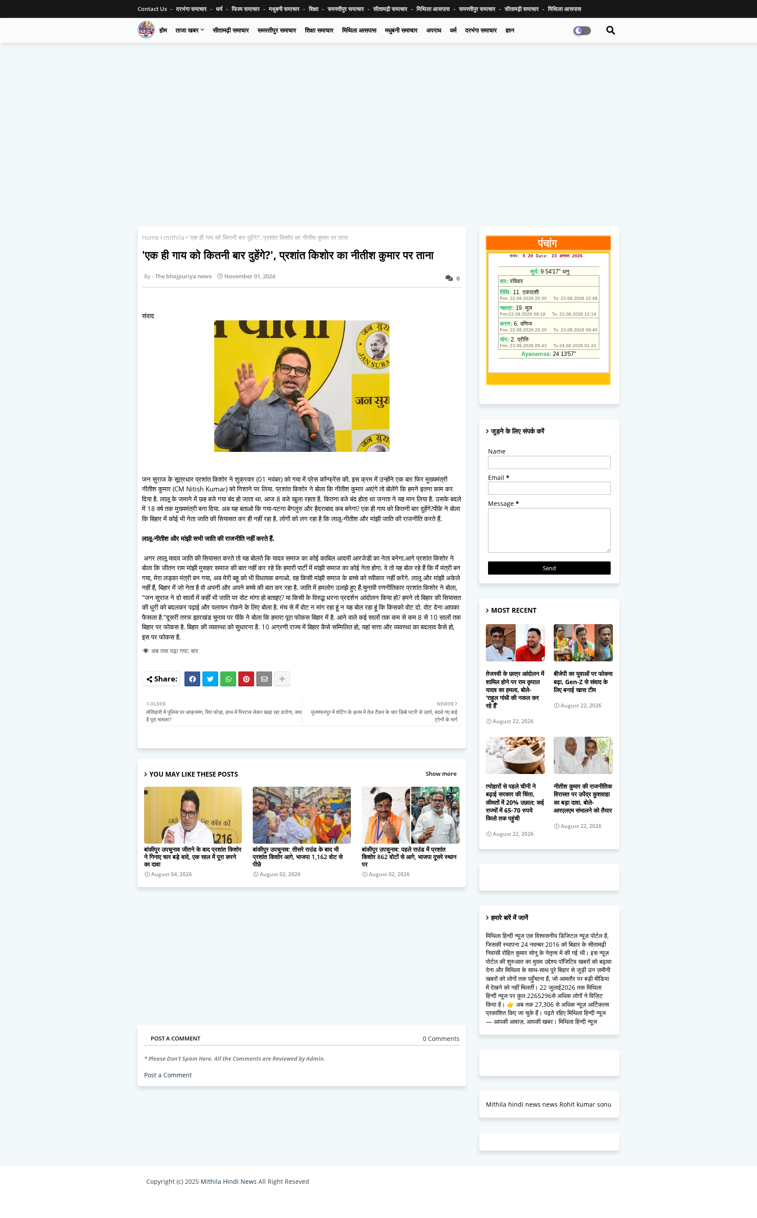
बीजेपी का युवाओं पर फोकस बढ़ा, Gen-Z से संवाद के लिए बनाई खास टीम (583, 681)
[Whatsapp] (228, 678)
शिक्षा (314, 9)
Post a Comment (168, 1075)
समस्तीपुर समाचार (346, 9)
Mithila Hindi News (229, 1181)
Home (150, 237)
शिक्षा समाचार (319, 30)
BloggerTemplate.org (317, 1202)
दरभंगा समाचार (192, 9)
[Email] (264, 678)
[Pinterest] (246, 678)
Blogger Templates (208, 1202)
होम (163, 30)
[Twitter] (210, 678)
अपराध (433, 30)
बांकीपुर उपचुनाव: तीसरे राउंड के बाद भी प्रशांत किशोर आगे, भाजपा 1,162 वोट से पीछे (298, 856)
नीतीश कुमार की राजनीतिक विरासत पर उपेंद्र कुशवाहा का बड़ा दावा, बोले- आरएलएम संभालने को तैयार (583, 798)
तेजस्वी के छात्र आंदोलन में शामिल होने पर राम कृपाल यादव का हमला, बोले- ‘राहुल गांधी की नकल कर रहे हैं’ (515, 690)
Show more (441, 774)
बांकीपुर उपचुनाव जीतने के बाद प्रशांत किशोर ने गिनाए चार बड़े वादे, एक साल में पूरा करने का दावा (192, 856)
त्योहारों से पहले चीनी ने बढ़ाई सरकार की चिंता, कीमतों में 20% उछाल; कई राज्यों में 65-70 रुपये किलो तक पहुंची (515, 802)
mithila (174, 237)
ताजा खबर (187, 30)
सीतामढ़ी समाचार (231, 30)
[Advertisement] (378, 112)
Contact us (153, 9)
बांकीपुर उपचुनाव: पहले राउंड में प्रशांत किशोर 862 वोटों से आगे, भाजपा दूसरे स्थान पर (409, 856)
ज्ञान (510, 30)
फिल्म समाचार (246, 9)
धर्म (220, 9)
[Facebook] (192, 678)
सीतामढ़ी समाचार (391, 9)
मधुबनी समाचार (285, 9)
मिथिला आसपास (434, 9)
